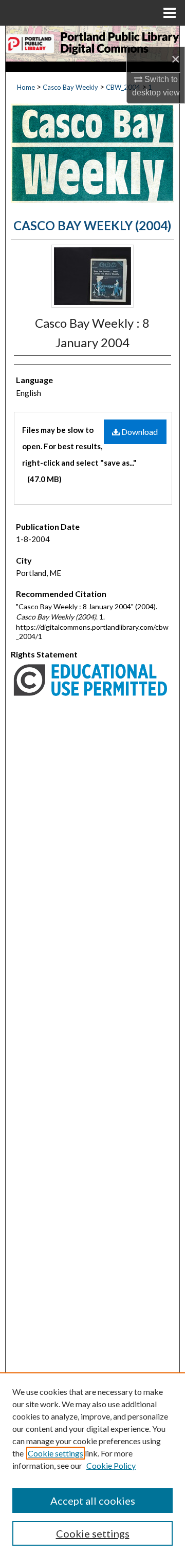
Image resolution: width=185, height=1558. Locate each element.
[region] (92, 1465)
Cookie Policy (111, 1465)
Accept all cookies (92, 1500)
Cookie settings (55, 1453)
